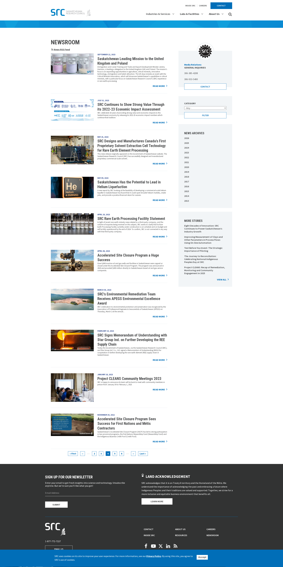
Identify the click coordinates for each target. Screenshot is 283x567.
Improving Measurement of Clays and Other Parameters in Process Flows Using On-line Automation (203, 239)
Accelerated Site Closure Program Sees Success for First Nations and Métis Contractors (126, 423)
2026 (186, 138)
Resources (181, 535)
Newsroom (213, 535)
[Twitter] (160, 546)
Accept (202, 557)
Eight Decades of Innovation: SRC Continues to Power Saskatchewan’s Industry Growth (203, 228)
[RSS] (175, 546)
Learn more (157, 501)
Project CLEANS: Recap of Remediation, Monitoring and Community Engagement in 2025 (204, 270)
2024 (186, 147)
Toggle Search (230, 14)
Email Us (58, 549)
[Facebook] (146, 546)
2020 (186, 167)
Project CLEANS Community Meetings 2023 (129, 379)
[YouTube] (153, 546)
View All (221, 279)
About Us (214, 14)
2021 (186, 162)
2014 (186, 195)
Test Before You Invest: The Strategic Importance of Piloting (203, 249)
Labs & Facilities (189, 14)
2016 (186, 186)
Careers (203, 5)
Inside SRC (190, 5)
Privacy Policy (153, 556)
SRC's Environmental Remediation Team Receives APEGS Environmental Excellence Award (128, 299)
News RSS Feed (62, 49)
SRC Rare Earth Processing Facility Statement (131, 219)
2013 (186, 200)
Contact (221, 5)
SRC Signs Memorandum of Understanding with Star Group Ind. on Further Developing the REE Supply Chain (132, 340)
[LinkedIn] (168, 546)
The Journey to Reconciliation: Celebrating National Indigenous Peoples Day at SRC (201, 259)
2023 (186, 152)
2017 (186, 181)
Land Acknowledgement (168, 476)
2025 (186, 142)
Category (190, 103)
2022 (186, 157)
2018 (186, 176)
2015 (186, 191)
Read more (159, 85)
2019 (186, 171)
